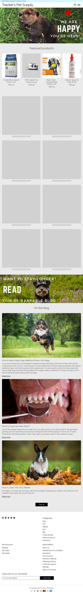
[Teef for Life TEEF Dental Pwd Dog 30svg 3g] (31, 66)
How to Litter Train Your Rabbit (16, 487)
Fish (44, 529)
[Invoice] (31, 591)
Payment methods (49, 559)
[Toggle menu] (79, 5)
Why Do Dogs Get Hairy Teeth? (16, 426)
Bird (44, 532)
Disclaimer (46, 553)
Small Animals (48, 535)
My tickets (6, 553)
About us (46, 548)
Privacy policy (48, 556)
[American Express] (50, 591)
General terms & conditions (53, 550)
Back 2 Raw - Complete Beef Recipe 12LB (51, 82)
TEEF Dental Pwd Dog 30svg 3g (31, 81)
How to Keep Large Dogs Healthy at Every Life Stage (25, 360)
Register (5, 548)
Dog (44, 521)
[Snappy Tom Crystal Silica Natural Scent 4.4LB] (11, 66)
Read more (6, 376)
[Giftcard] (38, 591)
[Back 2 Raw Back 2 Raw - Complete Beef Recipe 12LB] (52, 66)
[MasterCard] (44, 591)
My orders (6, 550)
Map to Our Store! (49, 570)
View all (41, 505)
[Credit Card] (41, 591)
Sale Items (46, 540)
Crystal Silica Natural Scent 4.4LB (11, 81)
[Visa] (47, 591)
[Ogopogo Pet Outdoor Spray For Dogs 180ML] (72, 66)
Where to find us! (49, 538)
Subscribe (47, 578)
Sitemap (46, 567)
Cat (44, 524)
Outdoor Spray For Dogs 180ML (72, 81)
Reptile (45, 527)
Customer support (49, 564)
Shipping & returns (49, 561)
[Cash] (34, 591)
